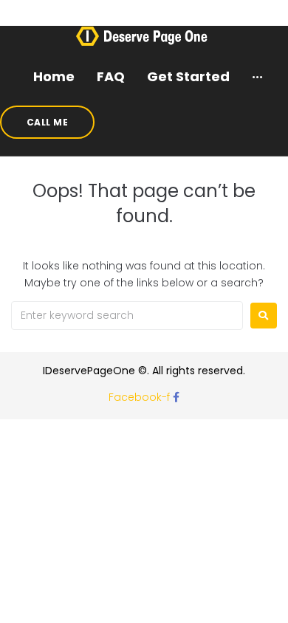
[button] (47, 122)
